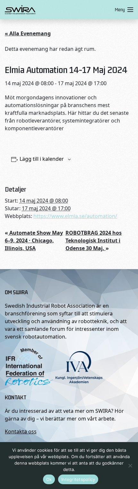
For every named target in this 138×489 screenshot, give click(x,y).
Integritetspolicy (78, 479)
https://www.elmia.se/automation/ (75, 216)
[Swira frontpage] (58, 9)
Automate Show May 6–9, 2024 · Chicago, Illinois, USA (34, 240)
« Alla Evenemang (28, 33)
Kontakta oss (21, 431)
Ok (49, 479)
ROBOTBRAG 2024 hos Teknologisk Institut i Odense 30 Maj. (93, 240)
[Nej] (130, 465)
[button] (122, 10)
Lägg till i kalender (42, 158)
